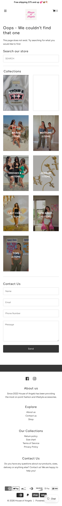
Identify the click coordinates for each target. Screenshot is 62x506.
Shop (31, 419)
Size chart (31, 439)
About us (30, 412)
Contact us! (35, 467)
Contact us (31, 415)
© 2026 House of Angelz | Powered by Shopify (31, 500)
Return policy (31, 436)
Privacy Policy (31, 447)
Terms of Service (31, 443)
